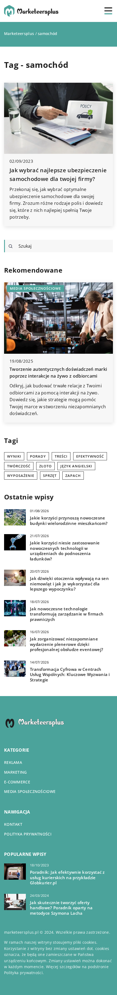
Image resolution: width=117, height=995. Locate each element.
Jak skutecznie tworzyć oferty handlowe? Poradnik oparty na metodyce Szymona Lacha (61, 908)
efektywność (90, 456)
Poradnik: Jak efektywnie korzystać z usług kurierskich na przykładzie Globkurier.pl (67, 877)
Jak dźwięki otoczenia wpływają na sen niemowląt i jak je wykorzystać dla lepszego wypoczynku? (69, 584)
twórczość (18, 466)
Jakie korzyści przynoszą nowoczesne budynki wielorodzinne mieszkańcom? (68, 520)
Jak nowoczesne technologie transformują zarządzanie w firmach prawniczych (66, 614)
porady (38, 456)
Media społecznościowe (30, 791)
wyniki (14, 456)
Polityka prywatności (27, 834)
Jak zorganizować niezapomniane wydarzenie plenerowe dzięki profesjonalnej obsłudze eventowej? (66, 644)
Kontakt (13, 824)
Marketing (15, 772)
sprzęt (50, 475)
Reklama (13, 762)
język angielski (76, 466)
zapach (73, 475)
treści (61, 456)
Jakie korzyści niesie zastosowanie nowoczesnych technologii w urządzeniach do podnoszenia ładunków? (65, 551)
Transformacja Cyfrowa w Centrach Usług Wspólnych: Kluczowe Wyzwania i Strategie (70, 675)
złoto (45, 466)
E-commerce (17, 781)
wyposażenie (20, 475)
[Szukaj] (10, 246)
